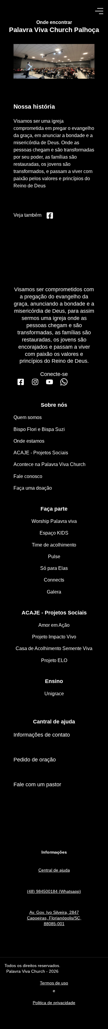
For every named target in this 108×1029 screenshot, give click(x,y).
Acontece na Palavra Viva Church (50, 464)
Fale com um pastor (37, 784)
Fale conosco (28, 476)
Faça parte (54, 509)
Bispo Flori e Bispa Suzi (39, 429)
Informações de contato (42, 735)
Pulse (54, 556)
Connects (54, 579)
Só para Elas (54, 568)
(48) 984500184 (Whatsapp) (54, 891)
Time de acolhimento (54, 544)
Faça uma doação (33, 488)
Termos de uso (54, 983)
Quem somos (28, 417)
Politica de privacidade (54, 1002)
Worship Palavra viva (54, 521)
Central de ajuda (54, 870)
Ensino (54, 681)
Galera (54, 591)
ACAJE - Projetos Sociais (41, 452)
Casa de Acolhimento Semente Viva (54, 648)
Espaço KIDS (54, 532)
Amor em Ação (54, 625)
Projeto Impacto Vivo (54, 636)
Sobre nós (54, 405)
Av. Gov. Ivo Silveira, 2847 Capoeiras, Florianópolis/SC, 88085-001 (54, 918)
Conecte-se (54, 374)
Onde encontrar (54, 22)
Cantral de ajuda (54, 722)
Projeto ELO (54, 660)
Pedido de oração (35, 760)
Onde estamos (29, 441)
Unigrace (54, 693)
